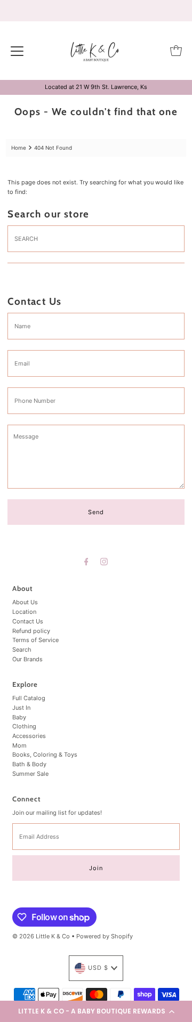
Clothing (24, 726)
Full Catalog (28, 698)
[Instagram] (104, 561)
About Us (25, 602)
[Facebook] (86, 561)
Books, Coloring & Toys (44, 754)
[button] (96, 1011)
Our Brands (27, 659)
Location (24, 611)
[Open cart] (176, 50)
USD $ (98, 967)
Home (18, 147)
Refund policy (31, 631)
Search (21, 649)
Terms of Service (35, 640)
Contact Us (27, 621)
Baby (19, 717)
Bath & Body (29, 764)
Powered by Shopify (104, 936)
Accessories (29, 736)
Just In (21, 707)
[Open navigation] (17, 50)
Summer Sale (30, 773)
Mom (19, 745)
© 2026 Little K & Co (41, 936)
